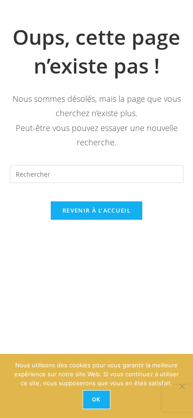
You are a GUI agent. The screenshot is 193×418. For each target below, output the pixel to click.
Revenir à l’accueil (96, 210)
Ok (96, 399)
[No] (181, 386)
